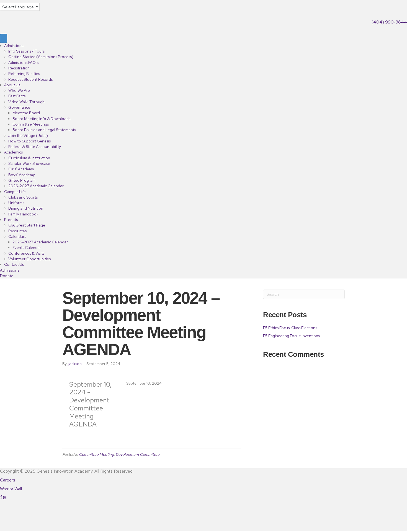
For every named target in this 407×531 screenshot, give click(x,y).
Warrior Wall (11, 489)
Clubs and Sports (23, 197)
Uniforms (16, 202)
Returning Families (24, 73)
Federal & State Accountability (34, 146)
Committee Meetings (30, 124)
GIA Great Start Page (26, 225)
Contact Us (14, 264)
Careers (7, 480)
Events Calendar (26, 247)
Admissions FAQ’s (23, 62)
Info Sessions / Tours (26, 51)
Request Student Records (30, 79)
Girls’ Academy (21, 168)
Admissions (13, 45)
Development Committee (137, 454)
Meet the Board (26, 112)
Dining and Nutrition (25, 208)
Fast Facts (16, 95)
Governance (19, 107)
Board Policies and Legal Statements (44, 129)
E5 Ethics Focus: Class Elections (290, 327)
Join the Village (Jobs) (28, 135)
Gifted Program (21, 180)
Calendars (17, 236)
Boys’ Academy (21, 174)
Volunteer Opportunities (29, 258)
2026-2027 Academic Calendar (36, 185)
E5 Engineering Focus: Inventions (291, 335)
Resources (17, 230)
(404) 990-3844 (389, 22)
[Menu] (3, 38)
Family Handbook (23, 214)
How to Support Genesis (29, 141)
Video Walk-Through (26, 101)
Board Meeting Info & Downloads (41, 118)
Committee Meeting (96, 454)
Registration (19, 68)
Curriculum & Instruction (29, 157)
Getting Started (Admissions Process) (40, 56)
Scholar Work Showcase (29, 163)
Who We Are (19, 90)
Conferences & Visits (26, 253)
